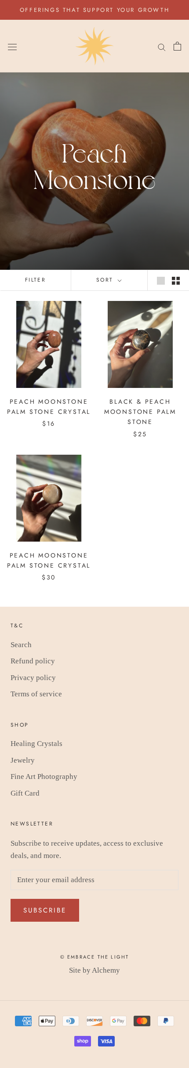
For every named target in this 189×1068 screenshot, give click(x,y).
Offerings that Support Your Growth (94, 10)
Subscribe (44, 910)
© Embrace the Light (94, 956)
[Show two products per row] (176, 280)
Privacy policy (33, 677)
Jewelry (23, 760)
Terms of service (36, 694)
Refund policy (33, 661)
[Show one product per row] (161, 280)
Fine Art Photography (44, 776)
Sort (106, 280)
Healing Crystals (36, 743)
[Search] (162, 46)
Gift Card (25, 793)
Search (21, 645)
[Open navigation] (12, 46)
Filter (35, 280)
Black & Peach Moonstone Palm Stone (140, 411)
